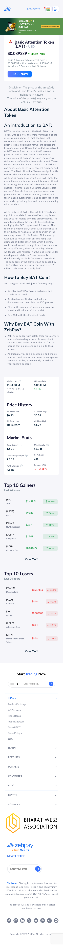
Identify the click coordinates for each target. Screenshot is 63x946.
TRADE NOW (19, 74)
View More (31, 559)
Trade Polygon (15, 733)
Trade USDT (14, 727)
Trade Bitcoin (15, 716)
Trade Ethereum (16, 722)
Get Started (33, 9)
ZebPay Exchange (17, 704)
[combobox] (15, 683)
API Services (14, 710)
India (48, 9)
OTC (10, 739)
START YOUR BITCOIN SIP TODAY (50, 26)
